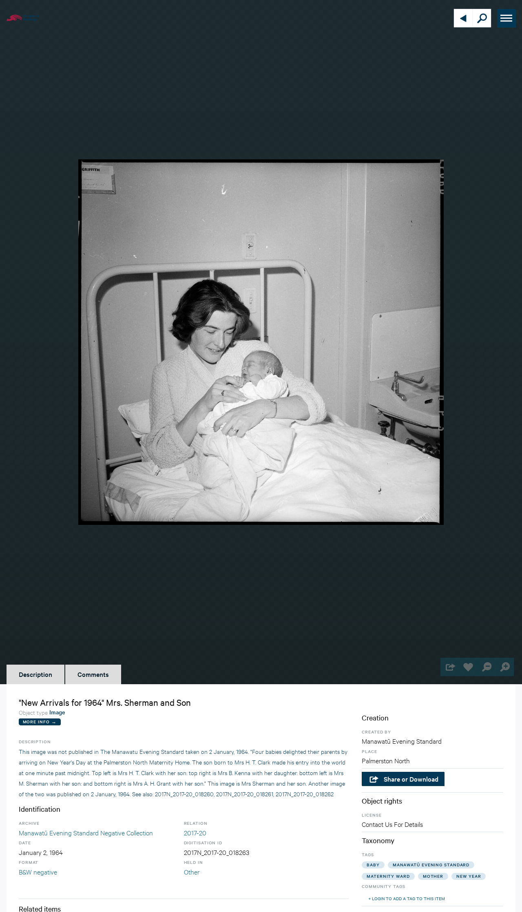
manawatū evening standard (431, 864)
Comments (93, 674)
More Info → (40, 721)
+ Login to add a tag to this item (406, 898)
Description (35, 674)
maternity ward (388, 876)
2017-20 (195, 832)
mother (433, 876)
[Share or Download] (449, 667)
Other (191, 871)
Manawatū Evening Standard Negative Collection (86, 832)
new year (468, 876)
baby (373, 864)
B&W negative (38, 871)
